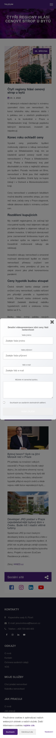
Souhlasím (10, 732)
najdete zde (28, 725)
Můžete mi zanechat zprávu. (26, 379)
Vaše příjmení (26, 350)
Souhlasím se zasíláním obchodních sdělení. (28, 403)
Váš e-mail (26, 365)
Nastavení (49, 731)
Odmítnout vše (27, 732)
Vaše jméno (26, 335)
